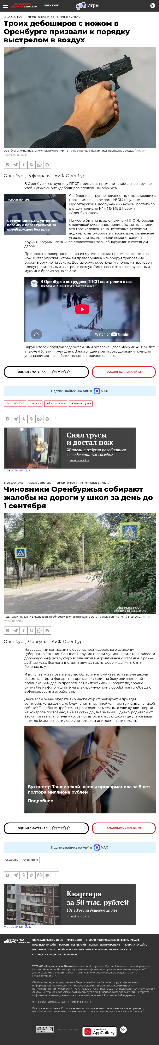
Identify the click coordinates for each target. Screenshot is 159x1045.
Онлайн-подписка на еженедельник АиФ (113, 940)
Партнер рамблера (68, 1029)
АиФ (24, 155)
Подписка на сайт (44, 944)
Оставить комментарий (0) (124, 372)
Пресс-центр (74, 940)
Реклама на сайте (135, 944)
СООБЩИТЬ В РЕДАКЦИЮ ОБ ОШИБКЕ (54, 954)
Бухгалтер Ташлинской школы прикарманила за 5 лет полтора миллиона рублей (89, 789)
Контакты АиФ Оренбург (104, 944)
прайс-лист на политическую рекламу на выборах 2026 (94, 949)
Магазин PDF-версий (72, 944)
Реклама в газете (43, 949)
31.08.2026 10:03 (13, 482)
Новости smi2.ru (17, 470)
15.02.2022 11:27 (13, 16)
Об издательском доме (47, 940)
